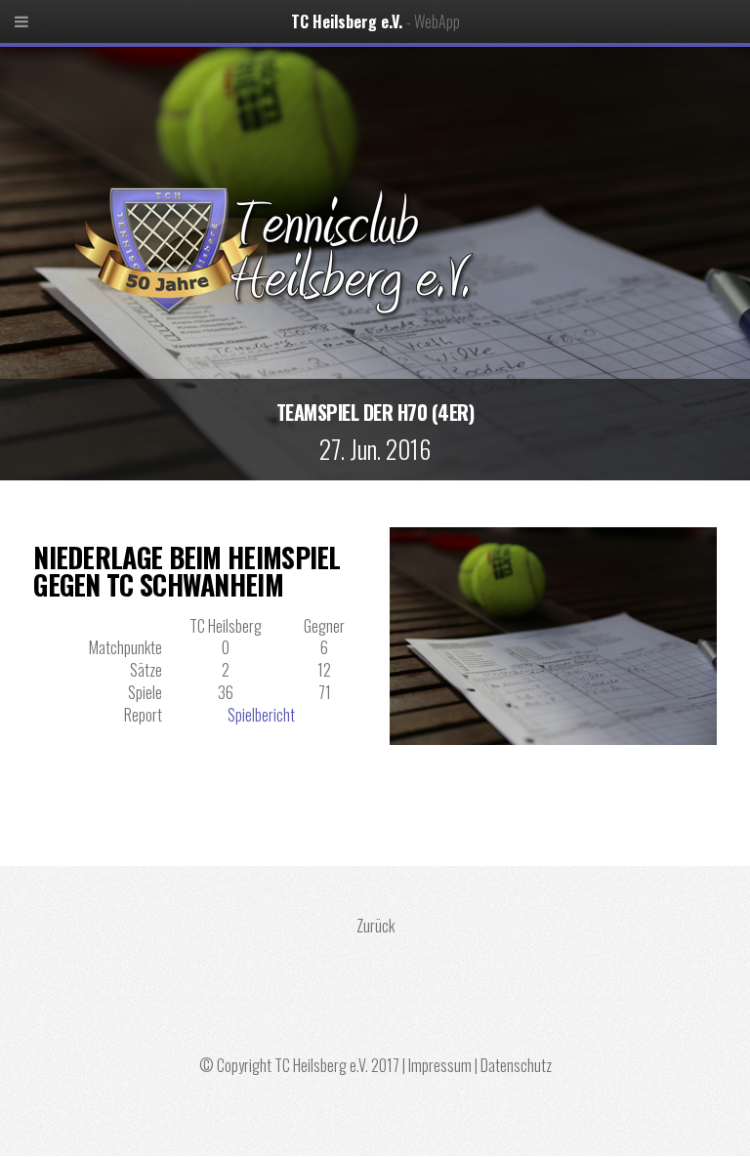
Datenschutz (516, 1065)
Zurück (375, 925)
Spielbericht (261, 714)
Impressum (440, 1065)
